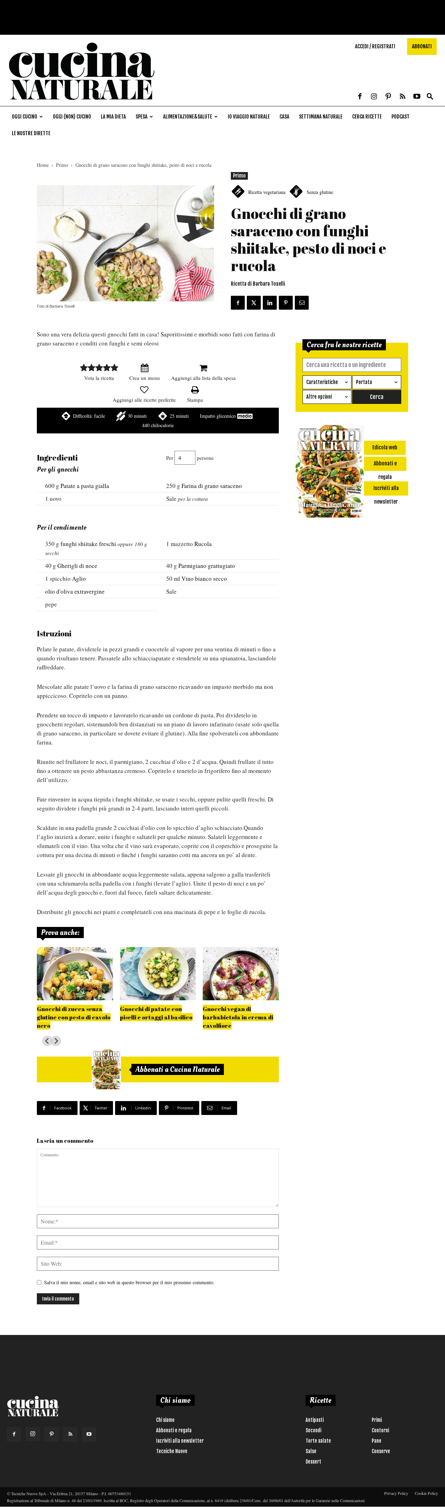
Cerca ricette (367, 116)
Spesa (141, 116)
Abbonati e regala (174, 1430)
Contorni (380, 1430)
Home (43, 165)
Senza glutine (320, 192)
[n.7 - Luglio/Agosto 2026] (106, 1069)
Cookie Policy (426, 1493)
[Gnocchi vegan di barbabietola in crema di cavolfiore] (241, 973)
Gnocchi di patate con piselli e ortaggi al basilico (156, 1013)
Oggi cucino (24, 116)
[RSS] (402, 97)
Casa (284, 116)
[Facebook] (359, 97)
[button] (430, 96)
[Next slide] (56, 1041)
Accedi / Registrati (375, 46)
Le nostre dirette (31, 133)
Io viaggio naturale (249, 116)
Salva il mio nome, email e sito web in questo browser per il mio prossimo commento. (129, 1282)
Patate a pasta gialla (84, 486)
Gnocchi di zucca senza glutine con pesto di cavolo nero (74, 1017)
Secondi (313, 1430)
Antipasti (315, 1420)
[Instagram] (374, 97)
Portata (364, 382)
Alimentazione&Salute (187, 116)
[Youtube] (416, 97)
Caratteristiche (322, 382)
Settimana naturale (320, 116)
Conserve (381, 1451)
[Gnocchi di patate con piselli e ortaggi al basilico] (158, 973)
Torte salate (318, 1441)
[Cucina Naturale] (81, 102)
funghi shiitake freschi (88, 544)
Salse (311, 1451)
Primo (62, 165)
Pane (376, 1441)
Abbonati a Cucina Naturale (178, 1069)
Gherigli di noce (77, 566)
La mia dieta (113, 116)
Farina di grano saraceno (211, 486)
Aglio (79, 579)
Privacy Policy (396, 1493)
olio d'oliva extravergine (75, 591)
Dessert (313, 1462)
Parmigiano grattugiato (206, 566)
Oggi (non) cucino (72, 116)
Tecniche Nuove (171, 1451)
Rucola (203, 544)
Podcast (400, 116)
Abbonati (422, 46)
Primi (377, 1420)
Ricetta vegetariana (266, 192)
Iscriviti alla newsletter (180, 1441)
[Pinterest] (388, 97)
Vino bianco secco (204, 579)
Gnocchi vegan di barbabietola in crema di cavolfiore (238, 1017)
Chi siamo (165, 1420)
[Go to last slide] (47, 1041)
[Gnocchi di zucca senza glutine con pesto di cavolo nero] (75, 973)
